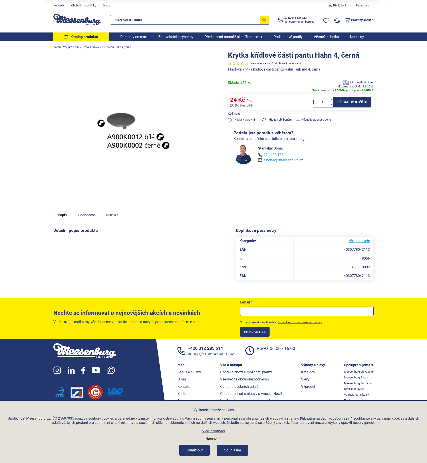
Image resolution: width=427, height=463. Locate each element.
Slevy (305, 379)
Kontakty (58, 5)
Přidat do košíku (352, 102)
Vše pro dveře (359, 241)
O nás (106, 5)
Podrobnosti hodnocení (286, 63)
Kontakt (183, 386)
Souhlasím (232, 450)
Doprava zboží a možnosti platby (246, 372)
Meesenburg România (358, 383)
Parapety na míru (133, 37)
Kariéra (183, 394)
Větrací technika (326, 37)
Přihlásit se (255, 332)
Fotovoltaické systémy (175, 37)
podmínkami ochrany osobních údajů (299, 322)
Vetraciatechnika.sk (356, 394)
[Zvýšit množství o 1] (329, 102)
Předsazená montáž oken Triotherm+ (233, 37)
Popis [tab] (62, 215)
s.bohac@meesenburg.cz (283, 160)
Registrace (362, 5)
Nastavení (213, 439)
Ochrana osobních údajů (239, 386)
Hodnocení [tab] (86, 215)
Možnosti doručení (361, 82)
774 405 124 (273, 155)
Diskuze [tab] (112, 215)
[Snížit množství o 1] (316, 102)
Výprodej (308, 386)
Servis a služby (189, 372)
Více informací (213, 431)
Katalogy (308, 372)
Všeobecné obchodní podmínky (244, 379)
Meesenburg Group (356, 377)
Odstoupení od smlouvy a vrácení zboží (251, 394)
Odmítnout (194, 450)
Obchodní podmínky (83, 5)
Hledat (264, 20)
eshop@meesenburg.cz (211, 353)
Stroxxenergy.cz (354, 388)
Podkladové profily (288, 37)
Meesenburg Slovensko (359, 371)
